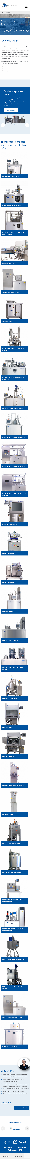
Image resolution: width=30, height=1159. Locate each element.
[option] (15, 119)
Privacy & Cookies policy (19, 1156)
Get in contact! (22, 1108)
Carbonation (4, 29)
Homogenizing (5, 31)
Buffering (8, 32)
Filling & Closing (13, 29)
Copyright (6, 1156)
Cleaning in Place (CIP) (16, 31)
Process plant (10, 110)
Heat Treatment (22, 29)
